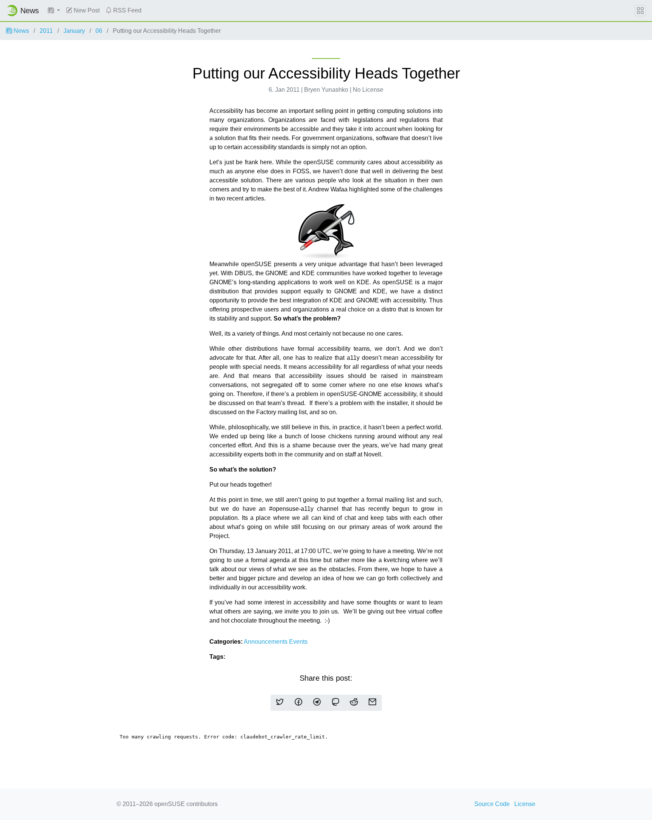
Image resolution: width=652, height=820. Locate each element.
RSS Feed (126, 10)
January (74, 31)
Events (298, 641)
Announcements (266, 641)
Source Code (492, 804)
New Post (86, 10)
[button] (54, 10)
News (20, 31)
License (524, 804)
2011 (46, 31)
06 (98, 31)
